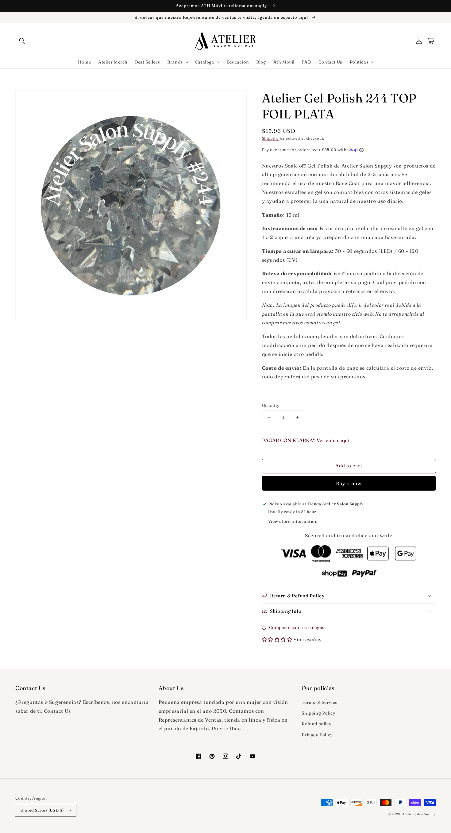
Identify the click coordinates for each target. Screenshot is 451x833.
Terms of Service (319, 702)
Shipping (270, 138)
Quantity (270, 405)
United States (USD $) (42, 810)
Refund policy (316, 724)
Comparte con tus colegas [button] (297, 627)
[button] (22, 41)
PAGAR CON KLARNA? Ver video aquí (305, 440)
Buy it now (348, 483)
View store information (293, 521)
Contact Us (57, 711)
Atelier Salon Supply (419, 814)
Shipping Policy (318, 713)
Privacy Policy (317, 735)
